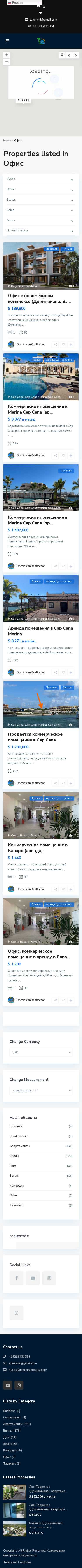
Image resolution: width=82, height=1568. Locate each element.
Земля (14, 1176)
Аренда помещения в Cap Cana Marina (40, 631)
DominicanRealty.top (31, 345)
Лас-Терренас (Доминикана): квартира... (48, 1507)
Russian (17, 2)
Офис (14, 1195)
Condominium (19, 1136)
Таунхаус (16, 1205)
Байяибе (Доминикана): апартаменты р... (46, 1525)
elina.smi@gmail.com (23, 1363)
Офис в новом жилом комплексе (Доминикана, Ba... (39, 298)
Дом (13, 1166)
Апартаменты (20, 1146)
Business (16, 1126)
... (24, 325)
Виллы (14, 1156)
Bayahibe (17, 286)
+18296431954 (43, 26)
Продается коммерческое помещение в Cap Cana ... (35, 737)
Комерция (17, 1185)
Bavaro (35, 836)
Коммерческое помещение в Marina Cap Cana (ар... (38, 409)
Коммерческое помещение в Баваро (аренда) (38, 848)
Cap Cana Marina (36, 397)
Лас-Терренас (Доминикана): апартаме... (48, 1489)
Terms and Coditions (17, 1562)
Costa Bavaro (20, 836)
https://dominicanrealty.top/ (28, 1370)
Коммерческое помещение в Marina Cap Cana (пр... (38, 520)
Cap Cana (17, 397)
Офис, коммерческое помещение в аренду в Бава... (39, 954)
